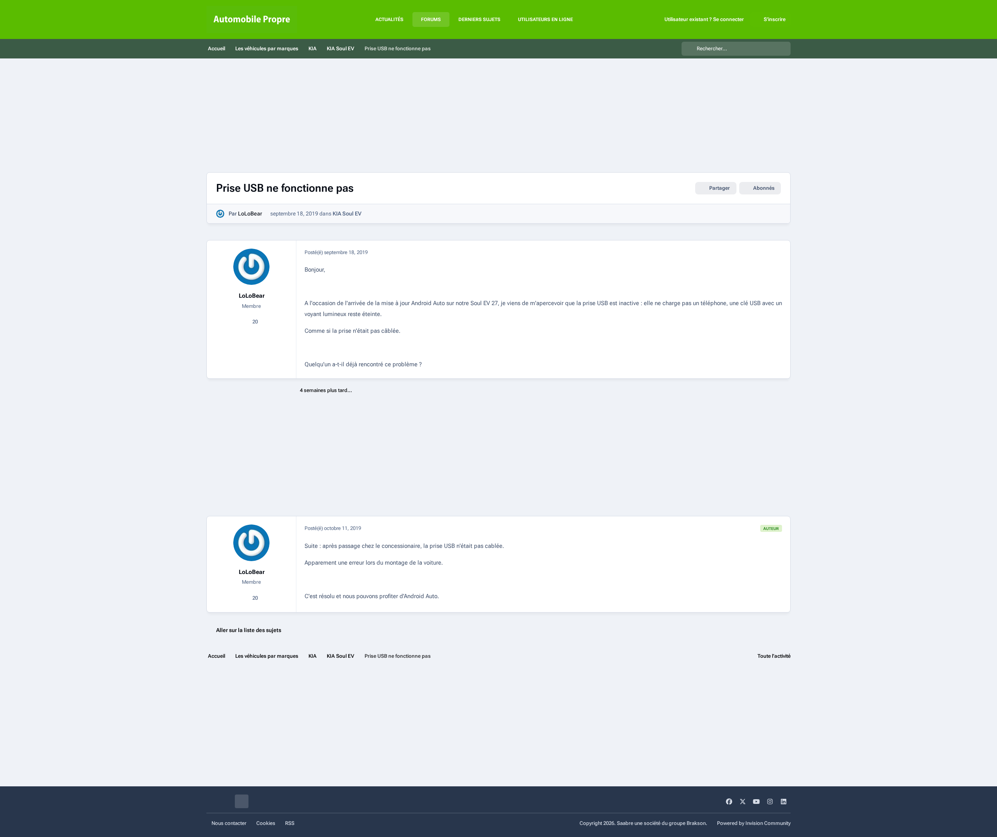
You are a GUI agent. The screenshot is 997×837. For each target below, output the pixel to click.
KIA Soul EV (347, 213)
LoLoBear (250, 213)
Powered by (754, 823)
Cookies (265, 823)
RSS (289, 823)
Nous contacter (229, 823)
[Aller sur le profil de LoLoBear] (220, 214)
